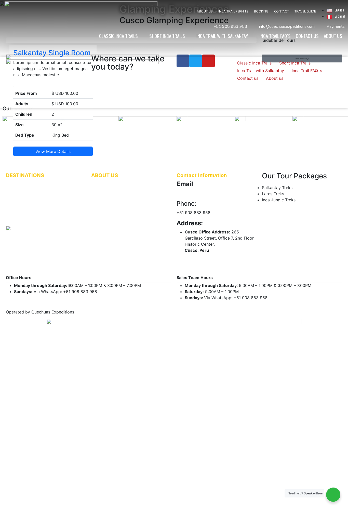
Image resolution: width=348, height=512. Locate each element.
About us (274, 78)
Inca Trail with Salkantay (260, 70)
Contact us (247, 78)
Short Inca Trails (295, 62)
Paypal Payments (105, 197)
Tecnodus (216, 507)
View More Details (53, 151)
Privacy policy (103, 208)
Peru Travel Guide (106, 202)
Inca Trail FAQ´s (307, 70)
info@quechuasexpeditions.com (207, 192)
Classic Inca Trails (254, 62)
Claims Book (101, 186)
